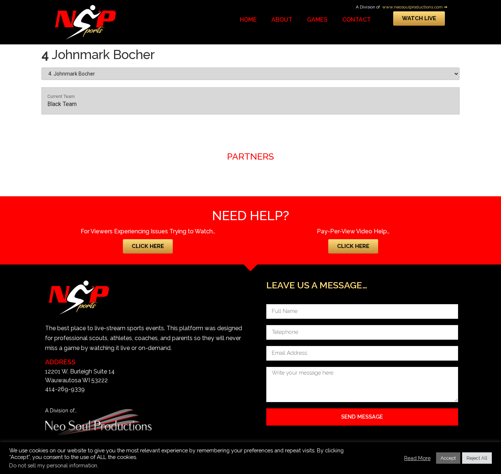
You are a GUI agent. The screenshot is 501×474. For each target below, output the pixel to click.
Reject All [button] (477, 458)
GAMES (317, 19)
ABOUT (281, 19)
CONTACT (356, 19)
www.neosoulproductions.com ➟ (414, 7)
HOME (248, 19)
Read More (417, 458)
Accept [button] (448, 458)
